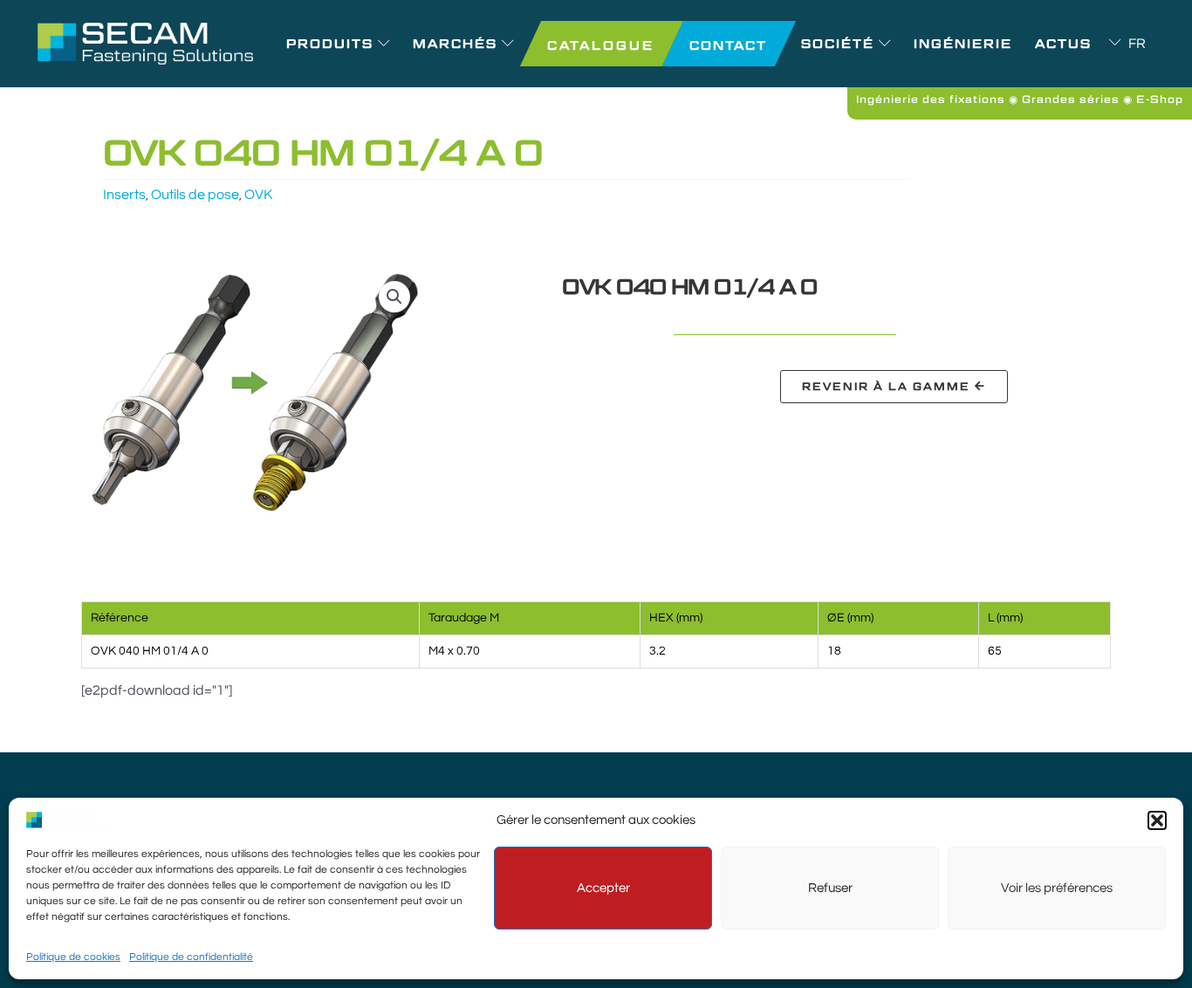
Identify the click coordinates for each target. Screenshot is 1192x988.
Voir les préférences (1057, 888)
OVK (258, 195)
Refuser (830, 888)
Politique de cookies (73, 957)
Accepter (603, 888)
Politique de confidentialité (191, 957)
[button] (1157, 820)
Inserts (124, 195)
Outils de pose (195, 195)
